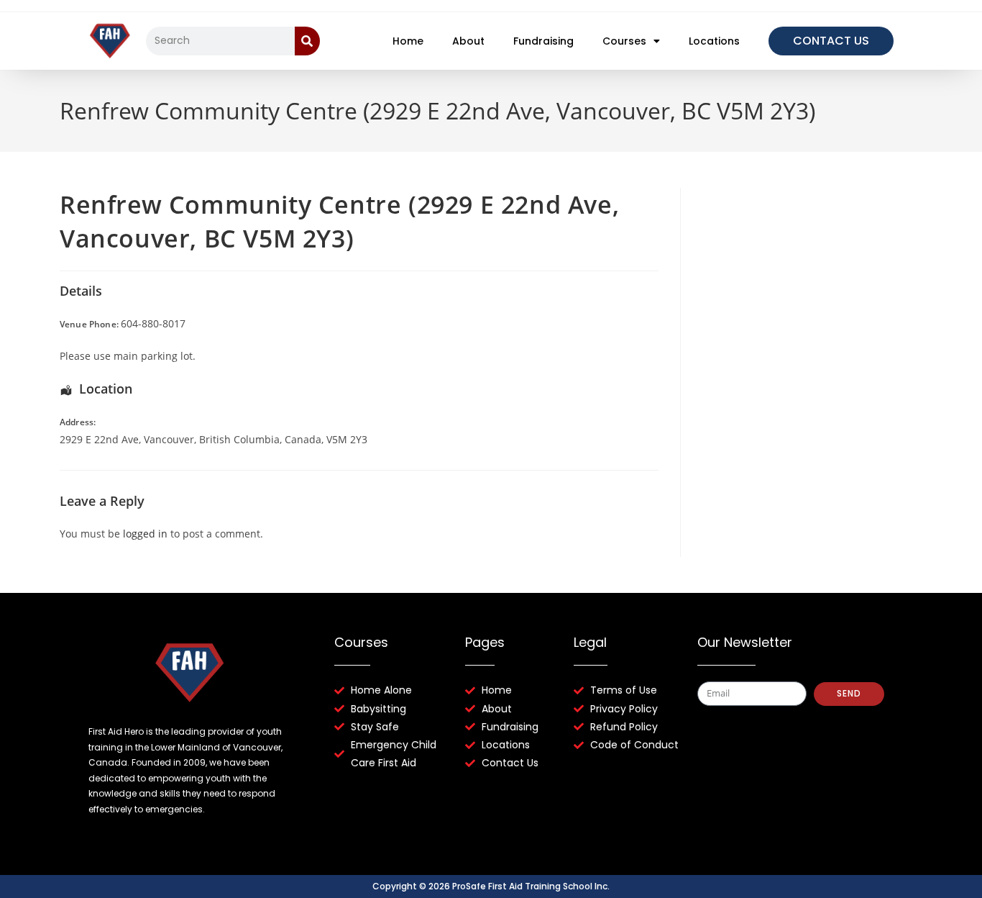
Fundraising (543, 41)
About (468, 41)
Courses (624, 41)
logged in (145, 533)
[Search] (307, 41)
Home (408, 41)
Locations (714, 41)
